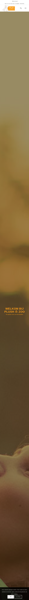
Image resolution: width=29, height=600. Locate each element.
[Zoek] (20, 8)
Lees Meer (18, 596)
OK (10, 596)
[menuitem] (14, 1)
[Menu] (25, 8)
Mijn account (15, 1)
